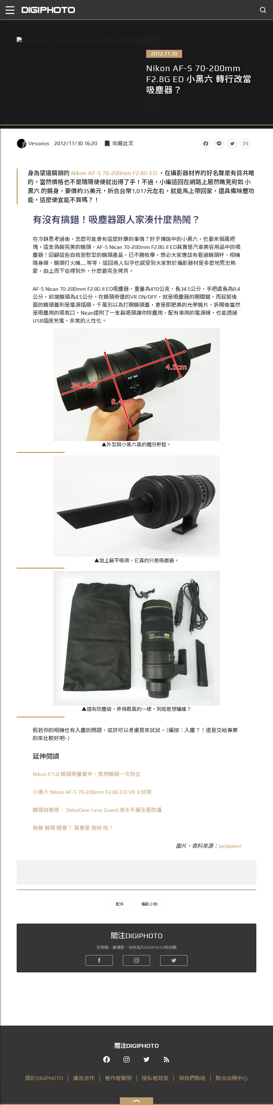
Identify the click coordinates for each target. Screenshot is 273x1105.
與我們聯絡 (192, 1078)
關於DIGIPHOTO (44, 1078)
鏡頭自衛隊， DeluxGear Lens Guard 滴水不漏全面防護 (97, 810)
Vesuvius (38, 143)
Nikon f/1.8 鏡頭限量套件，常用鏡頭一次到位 (86, 774)
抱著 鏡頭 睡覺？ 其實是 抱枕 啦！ (73, 828)
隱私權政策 (155, 1078)
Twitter (232, 144)
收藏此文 (123, 143)
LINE (219, 144)
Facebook (206, 144)
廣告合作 (84, 1078)
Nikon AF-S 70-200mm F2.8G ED (114, 172)
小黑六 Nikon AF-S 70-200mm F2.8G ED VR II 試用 (92, 792)
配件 (120, 904)
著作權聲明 (118, 1078)
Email (246, 144)
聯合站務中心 (232, 1078)
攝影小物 (149, 904)
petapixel (229, 846)
